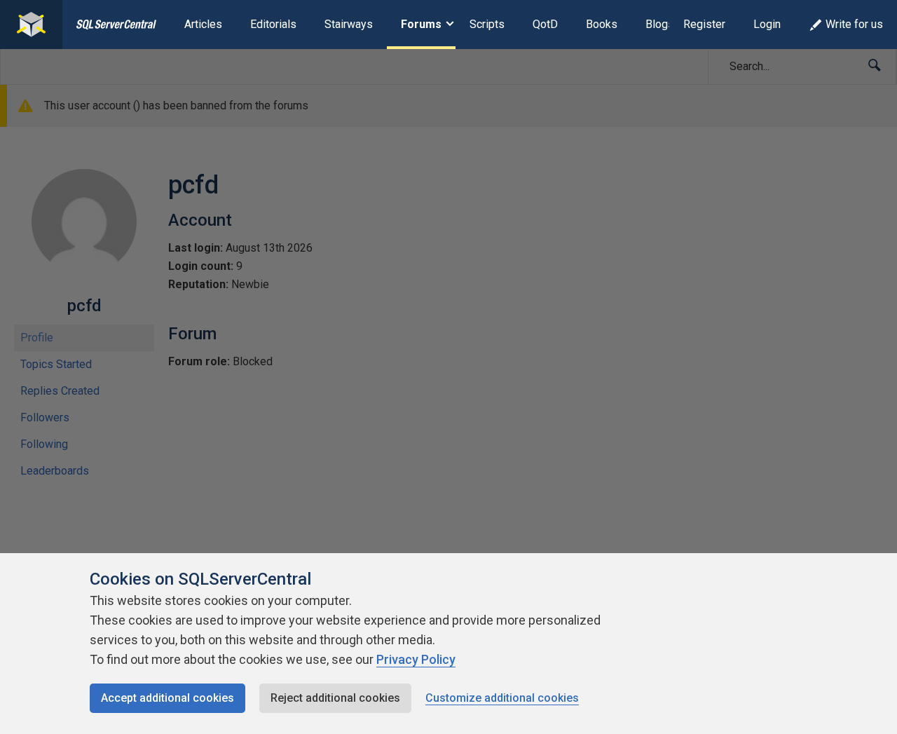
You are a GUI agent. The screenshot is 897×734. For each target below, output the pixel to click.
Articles (203, 24)
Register (704, 24)
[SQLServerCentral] (31, 24)
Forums (421, 24)
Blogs (659, 24)
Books (601, 24)
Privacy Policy (416, 659)
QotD (545, 24)
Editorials (273, 24)
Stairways (348, 24)
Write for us (854, 24)
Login (767, 24)
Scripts (487, 24)
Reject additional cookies (335, 698)
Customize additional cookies (502, 698)
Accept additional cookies (167, 698)
